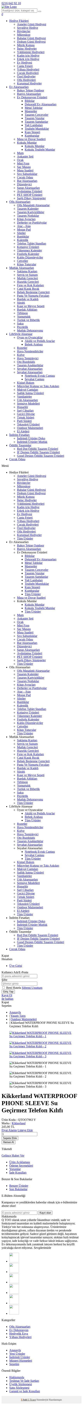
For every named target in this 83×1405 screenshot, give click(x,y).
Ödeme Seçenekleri (21, 1165)
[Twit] (14, 1271)
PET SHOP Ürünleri (29, 194)
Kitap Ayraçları (26, 219)
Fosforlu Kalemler (28, 254)
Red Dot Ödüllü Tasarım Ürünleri (37, 448)
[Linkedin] (14, 1303)
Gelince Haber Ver (13, 1155)
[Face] (14, 1261)
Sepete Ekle (10, 1138)
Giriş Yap (8, 991)
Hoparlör (22, 407)
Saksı (20, 323)
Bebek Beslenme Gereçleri (33, 292)
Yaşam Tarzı (17, 1015)
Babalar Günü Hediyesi (31, 38)
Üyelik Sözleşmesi (20, 1384)
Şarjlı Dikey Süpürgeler (31, 198)
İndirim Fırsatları (19, 435)
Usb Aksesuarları (27, 400)
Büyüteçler (23, 31)
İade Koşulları (17, 1172)
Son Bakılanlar (18, 1189)
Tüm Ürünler (25, 538)
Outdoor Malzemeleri (30, 428)
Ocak (20, 160)
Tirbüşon (22, 313)
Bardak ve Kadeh (27, 299)
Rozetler (22, 348)
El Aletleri (23, 431)
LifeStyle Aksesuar (20, 334)
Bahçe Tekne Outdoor (30, 90)
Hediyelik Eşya (18, 1333)
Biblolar (30, 100)
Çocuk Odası (25, 177)
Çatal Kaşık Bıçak (28, 288)
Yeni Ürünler (17, 1353)
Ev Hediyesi (24, 62)
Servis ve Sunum (27, 274)
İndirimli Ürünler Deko (31, 438)
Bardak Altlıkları (27, 309)
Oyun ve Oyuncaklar (30, 337)
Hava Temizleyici (27, 358)
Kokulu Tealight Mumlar (40, 149)
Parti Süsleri (24, 421)
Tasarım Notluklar (28, 215)
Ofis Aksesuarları (19, 201)
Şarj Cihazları (25, 410)
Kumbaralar (32, 135)
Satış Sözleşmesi (19, 1387)
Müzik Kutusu (26, 45)
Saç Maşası (24, 167)
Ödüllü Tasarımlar (20, 445)
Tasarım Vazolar (34, 118)
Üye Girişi (15, 965)
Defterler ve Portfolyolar (32, 222)
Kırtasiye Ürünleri (28, 247)
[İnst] (14, 1282)
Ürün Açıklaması (19, 1162)
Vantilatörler (24, 396)
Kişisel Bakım (25, 382)
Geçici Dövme (26, 414)
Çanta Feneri (25, 66)
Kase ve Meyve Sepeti (30, 306)
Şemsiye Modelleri (28, 403)
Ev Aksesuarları (19, 87)
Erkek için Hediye (28, 59)
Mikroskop (23, 34)
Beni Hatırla (14, 987)
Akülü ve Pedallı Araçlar (40, 341)
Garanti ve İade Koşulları (24, 1391)
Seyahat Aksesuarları (29, 368)
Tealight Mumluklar (37, 128)
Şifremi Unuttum (32, 987)
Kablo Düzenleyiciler (30, 257)
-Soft (24, 1399)
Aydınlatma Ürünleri (29, 191)
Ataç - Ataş (24, 226)
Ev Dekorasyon (18, 1330)
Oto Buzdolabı (26, 361)
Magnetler (31, 111)
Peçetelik (22, 327)
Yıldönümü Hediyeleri (30, 52)
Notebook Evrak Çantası (40, 375)
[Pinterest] (14, 1313)
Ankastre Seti (25, 156)
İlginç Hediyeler (27, 48)
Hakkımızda (16, 1377)
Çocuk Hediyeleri (28, 73)
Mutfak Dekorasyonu (30, 330)
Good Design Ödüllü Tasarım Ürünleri (40, 455)
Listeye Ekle (25, 1130)
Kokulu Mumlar (27, 142)
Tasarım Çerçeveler (36, 114)
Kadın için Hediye (28, 55)
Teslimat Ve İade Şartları (24, 1380)
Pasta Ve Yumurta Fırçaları (33, 295)
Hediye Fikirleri (19, 20)
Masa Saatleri (25, 170)
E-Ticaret (32, 1399)
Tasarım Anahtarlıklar (30, 365)
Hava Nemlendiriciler (30, 351)
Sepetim (14, 1364)
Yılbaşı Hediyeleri (28, 69)
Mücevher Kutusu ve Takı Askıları (38, 386)
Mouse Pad (24, 229)
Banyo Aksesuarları (29, 93)
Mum (20, 153)
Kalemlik (22, 240)
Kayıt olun (45, 1212)
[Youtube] (14, 1292)
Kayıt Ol (7, 995)
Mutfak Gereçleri (27, 278)
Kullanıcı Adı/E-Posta (15, 972)
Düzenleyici (24, 184)
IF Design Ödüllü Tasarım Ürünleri (38, 452)
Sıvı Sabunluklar (27, 174)
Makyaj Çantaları (27, 389)
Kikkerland (18, 1123)
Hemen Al (8, 1142)
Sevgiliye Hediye (27, 27)
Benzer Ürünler (18, 1185)
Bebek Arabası (34, 344)
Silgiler (21, 233)
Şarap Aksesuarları (28, 187)
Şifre (4, 979)
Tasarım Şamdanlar (36, 121)
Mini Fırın (23, 163)
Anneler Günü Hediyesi (31, 24)
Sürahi (21, 302)
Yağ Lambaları (34, 125)
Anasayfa (15, 1012)
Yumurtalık (23, 316)
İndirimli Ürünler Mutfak (32, 441)
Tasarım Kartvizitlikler (30, 212)
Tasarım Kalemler (28, 208)
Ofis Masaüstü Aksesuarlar (33, 205)
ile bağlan (7, 998)
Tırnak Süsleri (25, 417)
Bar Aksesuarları (27, 180)
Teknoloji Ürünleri (28, 424)
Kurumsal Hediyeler (29, 83)
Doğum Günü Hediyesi (31, 41)
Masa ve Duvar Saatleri (31, 139)
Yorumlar (15, 1169)
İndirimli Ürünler (19, 1357)
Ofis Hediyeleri (26, 80)
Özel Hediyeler (26, 76)
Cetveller (22, 261)
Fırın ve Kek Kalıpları (30, 285)
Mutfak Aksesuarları (21, 267)
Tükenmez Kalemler (29, 250)
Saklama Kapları (27, 271)
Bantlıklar (23, 236)
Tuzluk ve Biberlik (28, 320)
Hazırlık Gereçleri (28, 281)
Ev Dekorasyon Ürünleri (32, 97)
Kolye (21, 354)
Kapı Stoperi (32, 132)
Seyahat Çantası (34, 379)
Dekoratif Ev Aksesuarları (40, 104)
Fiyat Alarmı (9, 1130)
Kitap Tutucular (26, 264)
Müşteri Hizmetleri (20, 1360)
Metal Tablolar (33, 107)
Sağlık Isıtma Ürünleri (30, 393)
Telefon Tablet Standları (31, 243)
